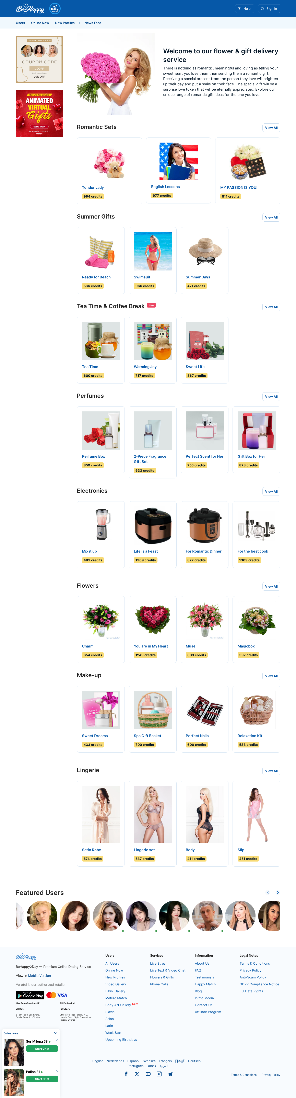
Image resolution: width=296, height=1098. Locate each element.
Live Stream (159, 963)
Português (135, 1066)
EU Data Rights (251, 991)
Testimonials (204, 977)
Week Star (113, 1033)
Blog (198, 991)
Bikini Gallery (115, 991)
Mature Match (116, 998)
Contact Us (203, 1005)
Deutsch (194, 1061)
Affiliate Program (208, 1012)
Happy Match (205, 984)
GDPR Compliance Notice (259, 984)
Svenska (149, 1061)
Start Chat (42, 1048)
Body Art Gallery (118, 1005)
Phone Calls (159, 984)
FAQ (198, 970)
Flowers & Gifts (162, 977)
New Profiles (65, 23)
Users (20, 23)
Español (133, 1061)
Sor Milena (34, 1041)
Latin (109, 1026)
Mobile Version (39, 976)
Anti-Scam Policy (253, 977)
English (97, 1061)
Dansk (151, 1066)
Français (165, 1061)
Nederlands (115, 1061)
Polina (31, 1072)
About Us (202, 963)
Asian (109, 1019)
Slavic (110, 1012)
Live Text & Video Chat (168, 970)
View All (271, 128)
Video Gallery (115, 984)
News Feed (92, 23)
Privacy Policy (250, 970)
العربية (163, 1066)
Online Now (40, 23)
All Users (112, 963)
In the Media (204, 998)
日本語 (180, 1061)
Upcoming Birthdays (121, 1040)
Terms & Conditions (255, 963)
